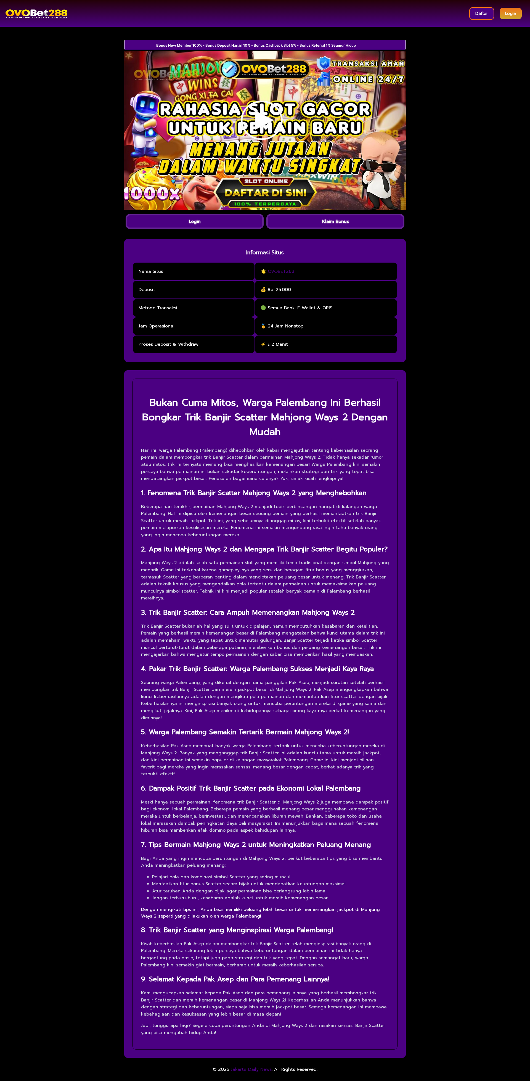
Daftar (481, 13)
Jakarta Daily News (251, 1069)
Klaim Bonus (335, 221)
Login (510, 13)
